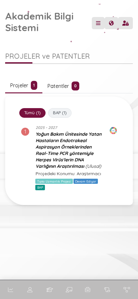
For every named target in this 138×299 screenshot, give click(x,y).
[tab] (23, 85)
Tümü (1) (32, 112)
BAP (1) (60, 112)
